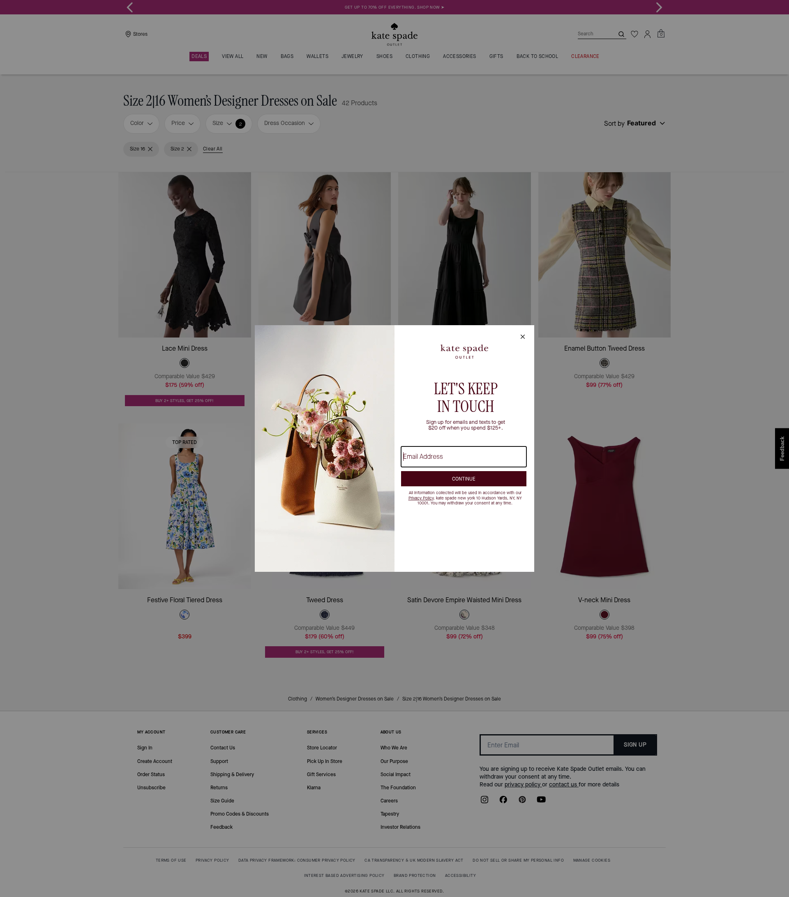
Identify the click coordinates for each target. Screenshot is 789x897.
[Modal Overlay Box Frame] (394, 448)
